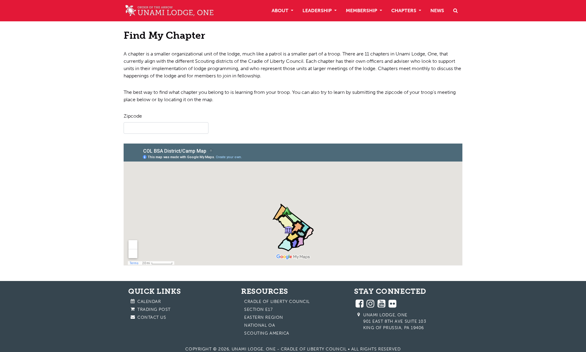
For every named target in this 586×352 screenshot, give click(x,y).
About (281, 10)
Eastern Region (263, 317)
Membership (362, 10)
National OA (259, 325)
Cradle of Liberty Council (277, 301)
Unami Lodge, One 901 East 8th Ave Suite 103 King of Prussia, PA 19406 (394, 321)
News (437, 10)
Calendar (149, 301)
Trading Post (154, 309)
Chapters (404, 10)
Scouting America (266, 333)
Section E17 (258, 309)
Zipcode (133, 116)
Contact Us (151, 317)
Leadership (317, 10)
